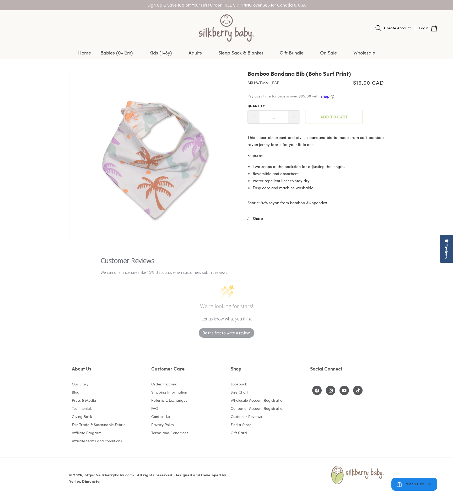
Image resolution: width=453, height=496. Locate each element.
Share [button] (258, 218)
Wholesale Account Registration (257, 400)
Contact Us (160, 416)
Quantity (256, 105)
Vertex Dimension (85, 481)
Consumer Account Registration (257, 408)
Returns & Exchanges (169, 400)
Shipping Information (169, 392)
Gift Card (239, 432)
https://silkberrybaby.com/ (110, 474)
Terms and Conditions (169, 432)
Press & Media (84, 400)
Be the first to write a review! (226, 332)
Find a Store (241, 424)
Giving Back (82, 416)
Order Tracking (164, 383)
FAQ (154, 408)
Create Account (397, 27)
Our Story (80, 383)
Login (423, 27)
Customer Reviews (246, 416)
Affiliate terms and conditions (97, 440)
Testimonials (82, 408)
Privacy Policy (162, 424)
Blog (75, 392)
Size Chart (240, 392)
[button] (120, 52)
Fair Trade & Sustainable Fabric (98, 424)
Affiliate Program (86, 432)
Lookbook (239, 383)
